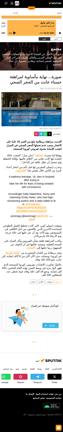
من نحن (58, 394)
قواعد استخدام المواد (44, 394)
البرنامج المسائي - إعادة (44, 26)
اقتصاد (32, 369)
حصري (24, 369)
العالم (47, 369)
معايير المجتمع (39, 398)
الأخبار (41, 282)
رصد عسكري (8, 369)
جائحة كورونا (12, 252)
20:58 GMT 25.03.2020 (51, 88)
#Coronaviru (33, 204)
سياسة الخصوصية (54, 398)
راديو (17, 369)
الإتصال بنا (30, 394)
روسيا (40, 369)
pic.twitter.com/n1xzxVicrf (31, 211)
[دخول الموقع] (12, 3)
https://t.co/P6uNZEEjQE (31, 207)
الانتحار (31, 247)
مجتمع (58, 282)
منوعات (49, 282)
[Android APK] (52, 406)
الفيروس (21, 170)
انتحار (33, 282)
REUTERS (44, 129)
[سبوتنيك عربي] (55, 4)
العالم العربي (57, 369)
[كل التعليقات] (59, 428)
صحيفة (39, 155)
